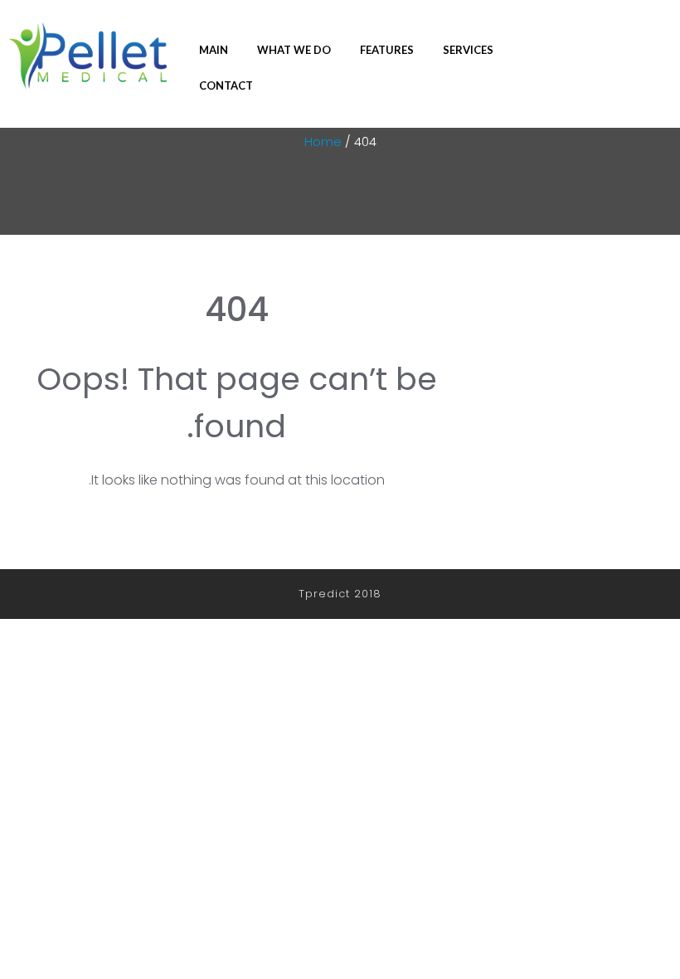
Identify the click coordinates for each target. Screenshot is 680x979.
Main (213, 49)
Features (387, 49)
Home (323, 141)
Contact (226, 85)
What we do (294, 49)
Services (468, 49)
